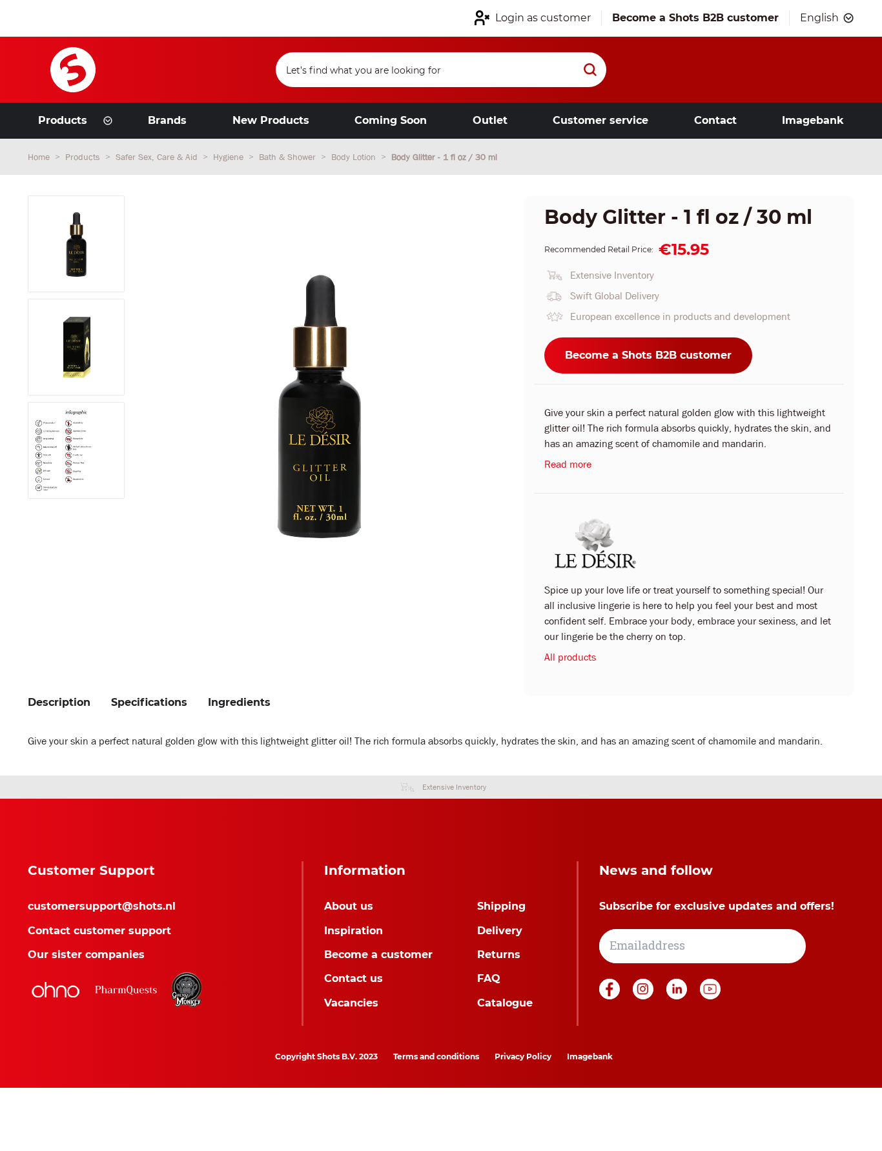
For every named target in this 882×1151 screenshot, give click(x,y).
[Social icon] (610, 996)
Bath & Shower (288, 157)
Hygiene (229, 157)
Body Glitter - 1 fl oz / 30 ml (444, 157)
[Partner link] (55, 990)
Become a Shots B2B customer (648, 355)
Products (84, 157)
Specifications (149, 702)
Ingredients (239, 702)
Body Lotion (354, 157)
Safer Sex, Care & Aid (158, 157)
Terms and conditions (436, 1056)
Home (40, 157)
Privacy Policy (523, 1056)
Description (59, 702)
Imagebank (590, 1056)
